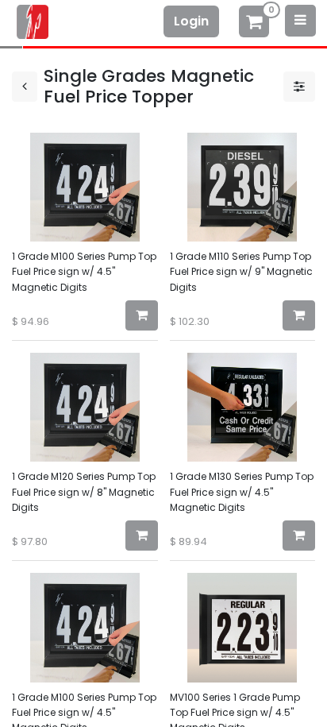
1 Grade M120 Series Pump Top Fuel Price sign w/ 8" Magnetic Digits (84, 491)
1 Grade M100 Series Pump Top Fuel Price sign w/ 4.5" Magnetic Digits (84, 271)
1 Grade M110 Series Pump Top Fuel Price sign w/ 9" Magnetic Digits (241, 271)
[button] (141, 315)
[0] (254, 23)
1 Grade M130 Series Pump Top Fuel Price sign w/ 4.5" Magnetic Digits (242, 491)
